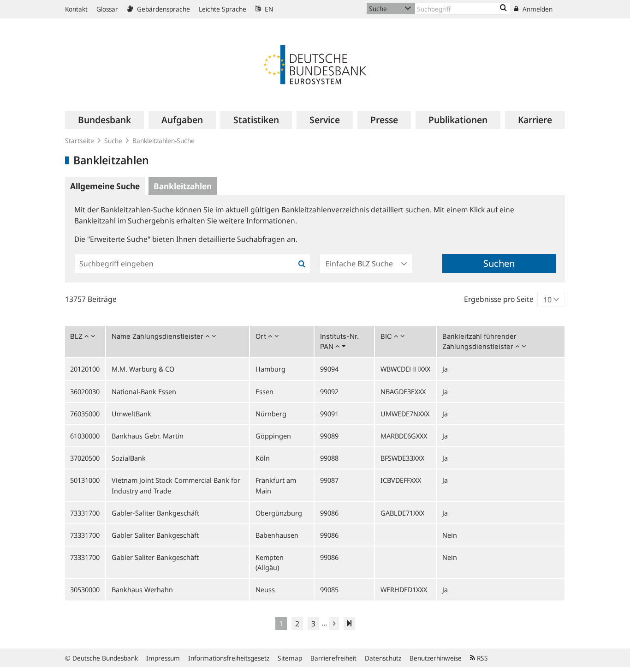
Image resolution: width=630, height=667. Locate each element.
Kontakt (76, 9)
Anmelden (537, 9)
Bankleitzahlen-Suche (163, 140)
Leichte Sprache (222, 9)
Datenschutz (383, 658)
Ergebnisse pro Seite (499, 299)
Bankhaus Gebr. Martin (148, 435)
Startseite (79, 140)
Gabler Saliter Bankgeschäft (155, 535)
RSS (481, 658)
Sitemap (290, 658)
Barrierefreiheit (333, 658)
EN (268, 9)
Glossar (107, 9)
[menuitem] (104, 120)
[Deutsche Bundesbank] (315, 64)
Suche (113, 140)
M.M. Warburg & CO (143, 368)
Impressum (163, 658)
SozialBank (129, 458)
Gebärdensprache (162, 9)
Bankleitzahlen (183, 186)
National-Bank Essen (144, 391)
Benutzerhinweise (436, 658)
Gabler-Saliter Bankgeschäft (155, 512)
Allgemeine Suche (105, 186)
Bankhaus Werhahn (142, 589)
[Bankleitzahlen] (503, 8)
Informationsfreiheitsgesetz (228, 658)
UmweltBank (131, 413)
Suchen (499, 263)
